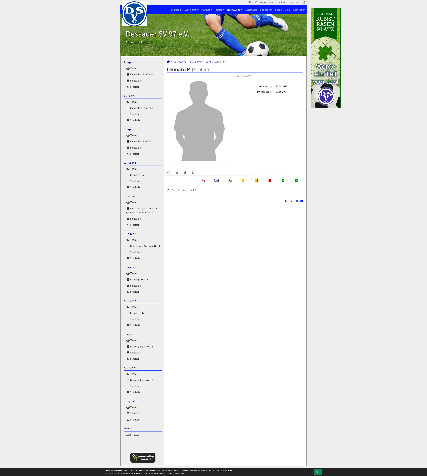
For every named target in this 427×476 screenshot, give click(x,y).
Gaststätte (251, 9)
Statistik (135, 86)
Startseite (177, 9)
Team (133, 68)
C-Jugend (129, 129)
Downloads (281, 2)
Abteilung (191, 9)
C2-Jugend (130, 162)
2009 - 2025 (132, 434)
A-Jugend (129, 62)
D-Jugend (129, 196)
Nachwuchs (233, 9)
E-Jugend (129, 267)
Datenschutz (226, 470)
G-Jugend (129, 401)
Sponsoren (266, 9)
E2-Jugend (130, 300)
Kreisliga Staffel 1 (140, 279)
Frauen (219, 9)
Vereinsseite (266, 2)
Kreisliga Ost (137, 175)
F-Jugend (129, 334)
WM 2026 (294, 2)
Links (287, 9)
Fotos (278, 9)
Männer (205, 9)
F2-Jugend (130, 367)
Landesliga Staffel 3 (141, 108)
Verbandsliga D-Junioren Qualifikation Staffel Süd (142, 210)
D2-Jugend (130, 233)
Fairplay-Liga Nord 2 (141, 346)
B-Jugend (129, 95)
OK (317, 472)
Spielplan (135, 80)
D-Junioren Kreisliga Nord (145, 246)
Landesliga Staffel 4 (141, 74)
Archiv (127, 428)
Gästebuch (299, 9)
